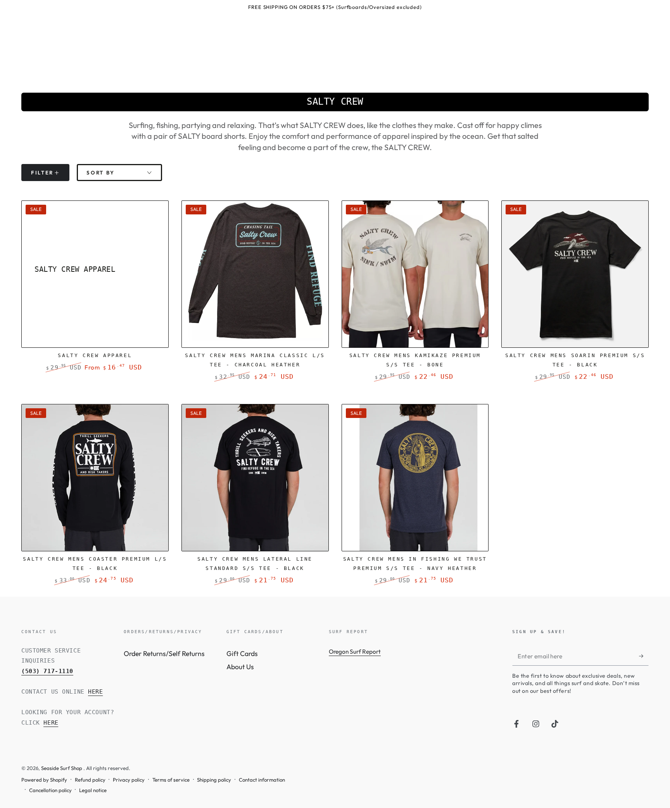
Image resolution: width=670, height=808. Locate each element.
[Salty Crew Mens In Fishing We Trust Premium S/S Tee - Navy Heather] (415, 477)
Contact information (262, 780)
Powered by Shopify (44, 780)
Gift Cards (242, 653)
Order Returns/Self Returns (164, 653)
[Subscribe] (644, 656)
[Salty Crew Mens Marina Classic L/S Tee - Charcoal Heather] (255, 274)
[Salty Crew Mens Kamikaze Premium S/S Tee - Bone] (415, 274)
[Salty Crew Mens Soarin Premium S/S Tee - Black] (575, 274)
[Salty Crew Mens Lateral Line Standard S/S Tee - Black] (255, 477)
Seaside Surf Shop (62, 768)
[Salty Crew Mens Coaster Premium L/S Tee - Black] (95, 477)
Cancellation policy (50, 790)
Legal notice (93, 790)
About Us (240, 666)
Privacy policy (129, 780)
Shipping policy (214, 780)
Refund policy (90, 780)
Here (95, 691)
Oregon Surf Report (355, 651)
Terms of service (171, 780)
